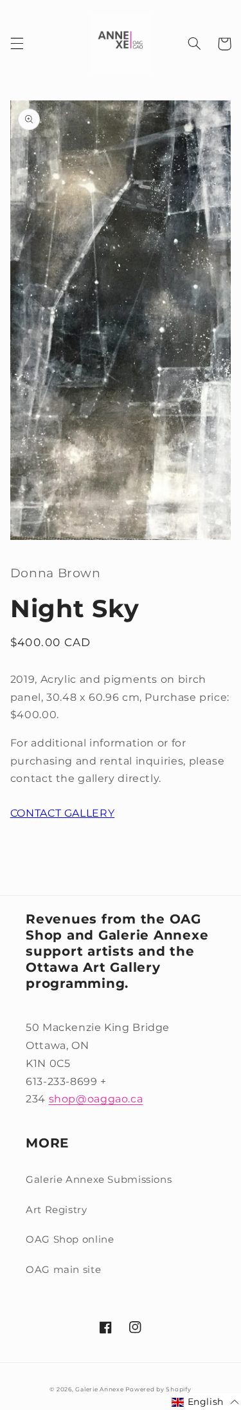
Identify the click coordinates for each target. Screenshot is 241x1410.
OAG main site (63, 1269)
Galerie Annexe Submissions (99, 1179)
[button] (16, 44)
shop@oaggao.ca (96, 1099)
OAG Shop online (70, 1239)
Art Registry (56, 1210)
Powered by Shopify (158, 1389)
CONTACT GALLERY (62, 813)
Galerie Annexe (100, 1389)
